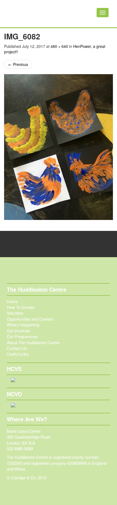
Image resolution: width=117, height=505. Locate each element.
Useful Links (18, 354)
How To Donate (20, 307)
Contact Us (17, 348)
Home (12, 301)
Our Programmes (22, 336)
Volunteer (15, 313)
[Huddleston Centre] (31, 13)
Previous (18, 64)
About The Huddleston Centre (33, 342)
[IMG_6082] (58, 147)
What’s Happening (23, 324)
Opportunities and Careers (30, 319)
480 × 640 (59, 46)
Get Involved (18, 330)
